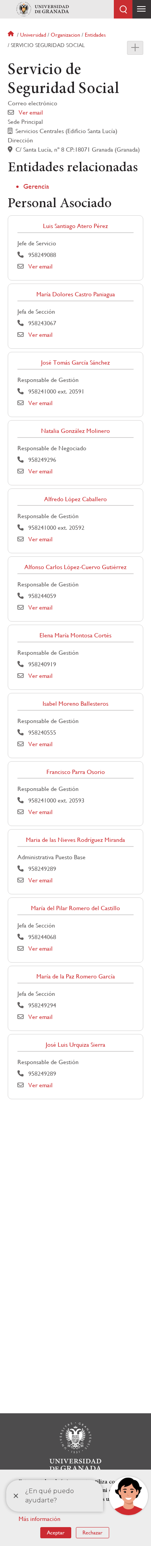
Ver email (31, 112)
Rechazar (92, 1532)
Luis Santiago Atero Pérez (75, 226)
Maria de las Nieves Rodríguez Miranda (75, 839)
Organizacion (65, 35)
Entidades (95, 35)
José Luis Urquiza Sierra (75, 1044)
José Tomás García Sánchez (75, 362)
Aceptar (56, 1532)
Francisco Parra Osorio (75, 772)
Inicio (11, 35)
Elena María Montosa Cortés (75, 635)
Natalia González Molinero (75, 430)
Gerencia (36, 186)
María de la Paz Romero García (75, 976)
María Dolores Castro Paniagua (75, 294)
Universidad (33, 35)
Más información (39, 1518)
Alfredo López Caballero (75, 499)
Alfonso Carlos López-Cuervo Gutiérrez (75, 567)
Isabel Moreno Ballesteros (75, 703)
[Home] (42, 9)
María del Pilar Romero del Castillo (75, 908)
